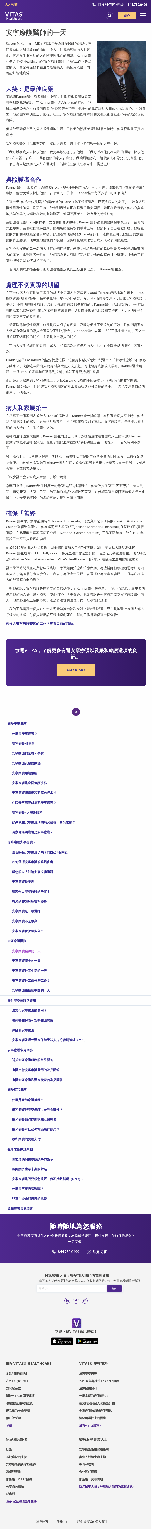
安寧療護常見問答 (20, 1050)
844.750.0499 (76, 670)
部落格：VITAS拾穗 (19, 1479)
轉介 (127, 15)
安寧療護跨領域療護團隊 (95, 1411)
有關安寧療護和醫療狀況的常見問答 (37, 1080)
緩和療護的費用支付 (26, 1139)
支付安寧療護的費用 (22, 1000)
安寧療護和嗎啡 (23, 743)
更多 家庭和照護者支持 (21, 1501)
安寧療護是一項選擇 (26, 911)
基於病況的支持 (16, 1457)
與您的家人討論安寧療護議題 (32, 872)
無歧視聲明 (13, 1418)
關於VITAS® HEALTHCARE (28, 1363)
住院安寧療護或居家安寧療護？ (34, 802)
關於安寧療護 (17, 723)
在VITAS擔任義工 (17, 1381)
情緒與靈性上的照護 (92, 1418)
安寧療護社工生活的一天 (29, 970)
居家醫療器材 (88, 1388)
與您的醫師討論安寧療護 (29, 901)
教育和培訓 (86, 1464)
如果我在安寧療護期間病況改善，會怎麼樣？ (43, 822)
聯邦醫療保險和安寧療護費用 (32, 1020)
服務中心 (63, 1521)
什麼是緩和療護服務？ (28, 1100)
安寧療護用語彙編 (24, 773)
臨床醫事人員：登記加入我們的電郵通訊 (106, 1486)
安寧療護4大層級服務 (27, 812)
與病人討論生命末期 (92, 1457)
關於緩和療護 (17, 1089)
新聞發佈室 (13, 1388)
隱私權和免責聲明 (18, 1411)
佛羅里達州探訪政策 (19, 1403)
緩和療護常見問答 (20, 1208)
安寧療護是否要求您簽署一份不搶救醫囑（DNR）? (48, 1179)
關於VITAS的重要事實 (20, 1396)
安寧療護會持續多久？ (28, 931)
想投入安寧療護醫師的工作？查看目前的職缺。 (41, 623)
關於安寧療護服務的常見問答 (32, 1060)
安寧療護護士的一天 (26, 960)
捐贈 (9, 1425)
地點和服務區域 (16, 1373)
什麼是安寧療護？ (24, 733)
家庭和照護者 (17, 1439)
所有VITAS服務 (89, 1425)
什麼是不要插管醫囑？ (28, 1188)
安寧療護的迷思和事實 (28, 753)
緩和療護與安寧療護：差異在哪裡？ (37, 1109)
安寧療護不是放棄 (24, 921)
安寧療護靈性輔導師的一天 (31, 990)
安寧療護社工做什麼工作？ (31, 980)
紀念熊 (10, 1494)
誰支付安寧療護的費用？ (29, 1010)
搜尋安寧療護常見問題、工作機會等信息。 (109, 15)
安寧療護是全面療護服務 (29, 783)
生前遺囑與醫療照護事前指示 (32, 1159)
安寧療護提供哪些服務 (21, 1464)
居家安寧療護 (88, 1373)
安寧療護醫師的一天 (26, 951)
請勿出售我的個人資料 (92, 1521)
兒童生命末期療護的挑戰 (29, 1198)
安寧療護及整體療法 (26, 763)
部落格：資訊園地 (91, 1479)
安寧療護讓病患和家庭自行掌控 (34, 792)
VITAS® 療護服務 (93, 1363)
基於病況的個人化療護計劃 (97, 1403)
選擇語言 (42, 1521)
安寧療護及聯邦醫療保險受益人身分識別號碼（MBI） (49, 1040)
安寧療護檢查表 (23, 881)
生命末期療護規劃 (20, 1149)
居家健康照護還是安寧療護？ (32, 832)
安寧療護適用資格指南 (94, 1449)
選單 (143, 15)
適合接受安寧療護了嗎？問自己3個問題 (40, 852)
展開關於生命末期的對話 (29, 1169)
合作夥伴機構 (88, 1471)
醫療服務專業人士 (93, 1439)
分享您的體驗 (15, 1486)
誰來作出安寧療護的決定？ (31, 891)
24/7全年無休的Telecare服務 (99, 1381)
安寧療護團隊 (17, 941)
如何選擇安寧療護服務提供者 (32, 862)
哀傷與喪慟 (13, 1471)
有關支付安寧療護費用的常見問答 (36, 1070)
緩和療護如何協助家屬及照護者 (34, 1119)
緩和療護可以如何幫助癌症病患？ (36, 1129)
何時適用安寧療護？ (22, 842)
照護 (9, 1449)
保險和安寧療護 (23, 1030)
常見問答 (100, 1251)
